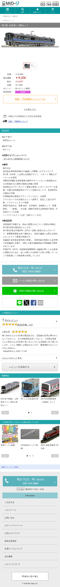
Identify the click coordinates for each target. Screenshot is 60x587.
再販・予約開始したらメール (30, 99)
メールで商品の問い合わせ (31, 280)
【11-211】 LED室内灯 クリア (16, 158)
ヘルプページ (10, 509)
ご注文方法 (9, 502)
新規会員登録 (10, 540)
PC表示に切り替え (30, 576)
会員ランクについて (13, 548)
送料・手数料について (18, 121)
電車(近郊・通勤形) (10, 16)
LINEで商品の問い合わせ (31, 290)
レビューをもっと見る (12, 357)
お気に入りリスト (12, 533)
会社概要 (8, 556)
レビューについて (12, 564)
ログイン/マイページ (14, 525)
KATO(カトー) (8, 20)
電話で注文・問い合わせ (30, 270)
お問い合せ (9, 517)
